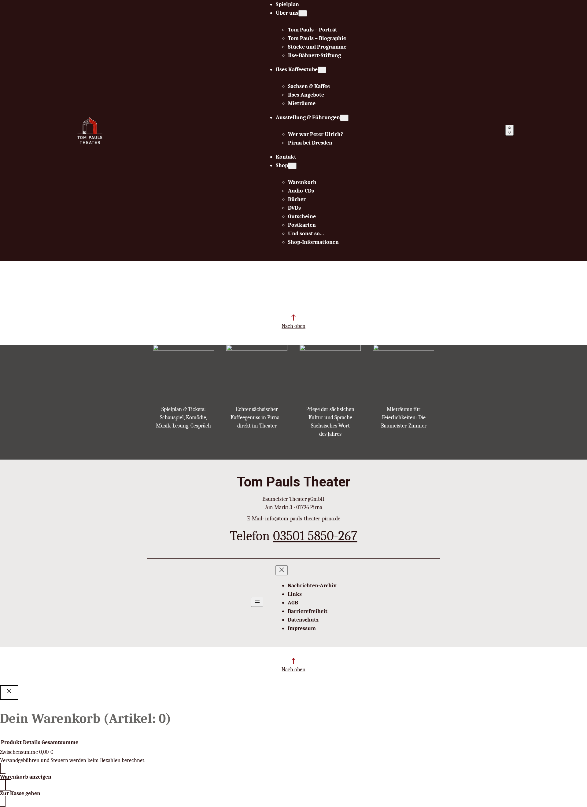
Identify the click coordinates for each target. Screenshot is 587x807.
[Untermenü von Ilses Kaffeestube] (322, 70)
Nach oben (293, 326)
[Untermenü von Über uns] (302, 13)
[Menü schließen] (281, 570)
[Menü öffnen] (257, 602)
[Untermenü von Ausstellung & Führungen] (344, 118)
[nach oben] (293, 317)
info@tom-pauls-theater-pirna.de (302, 518)
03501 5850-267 (315, 536)
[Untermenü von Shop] (292, 166)
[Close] (9, 692)
